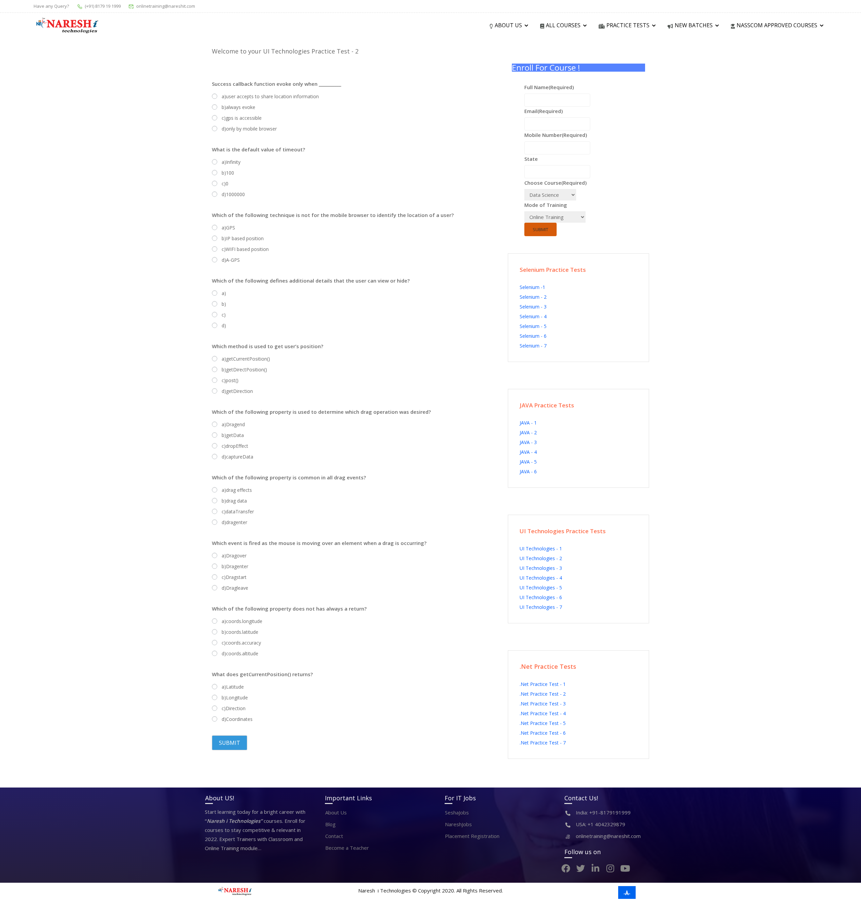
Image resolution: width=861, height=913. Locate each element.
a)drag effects (237, 490)
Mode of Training (545, 205)
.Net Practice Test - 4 (543, 713)
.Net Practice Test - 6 (543, 733)
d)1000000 (233, 194)
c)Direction (234, 708)
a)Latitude (233, 687)
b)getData (233, 435)
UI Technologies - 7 (541, 607)
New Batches (694, 25)
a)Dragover (234, 555)
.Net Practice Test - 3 (543, 703)
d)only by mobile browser (249, 128)
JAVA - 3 (528, 442)
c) (224, 315)
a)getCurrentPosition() (246, 359)
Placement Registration (472, 836)
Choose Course (555, 182)
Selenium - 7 (533, 345)
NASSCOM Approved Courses (777, 25)
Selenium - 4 (533, 316)
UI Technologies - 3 (541, 568)
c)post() (230, 380)
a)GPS (228, 227)
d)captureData (237, 456)
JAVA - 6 (528, 471)
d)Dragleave (235, 588)
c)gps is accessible (242, 118)
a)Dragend (233, 424)
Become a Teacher (347, 847)
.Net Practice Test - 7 (543, 742)
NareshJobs (458, 824)
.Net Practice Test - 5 (543, 723)
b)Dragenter (235, 566)
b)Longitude (235, 697)
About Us (336, 812)
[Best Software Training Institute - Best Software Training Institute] (67, 25)
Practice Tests (627, 25)
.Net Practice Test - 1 (543, 684)
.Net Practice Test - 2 (543, 694)
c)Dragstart (234, 577)
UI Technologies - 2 (541, 558)
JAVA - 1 (528, 422)
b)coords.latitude (240, 632)
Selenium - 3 (533, 306)
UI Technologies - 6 (541, 597)
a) (224, 293)
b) (224, 304)
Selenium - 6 (533, 336)
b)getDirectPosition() (244, 369)
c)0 (225, 183)
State (531, 158)
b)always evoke (238, 107)
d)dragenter (234, 522)
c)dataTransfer (238, 511)
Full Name (549, 87)
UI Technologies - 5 (541, 587)
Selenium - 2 (533, 297)
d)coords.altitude (240, 653)
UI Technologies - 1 (541, 548)
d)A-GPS (231, 260)
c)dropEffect (235, 446)
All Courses (563, 25)
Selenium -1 (532, 287)
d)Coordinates (237, 719)
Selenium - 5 (533, 326)
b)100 (228, 173)
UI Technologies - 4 (541, 578)
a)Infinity (231, 162)
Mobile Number (555, 135)
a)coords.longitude (242, 621)
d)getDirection (237, 391)
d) (224, 325)
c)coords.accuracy (241, 643)
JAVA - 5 (528, 462)
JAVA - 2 (528, 432)
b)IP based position (243, 238)
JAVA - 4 (528, 452)
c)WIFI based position (245, 249)
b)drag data (234, 501)
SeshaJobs (457, 812)
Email (543, 111)
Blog (330, 824)
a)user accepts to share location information (270, 96)
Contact (334, 836)
